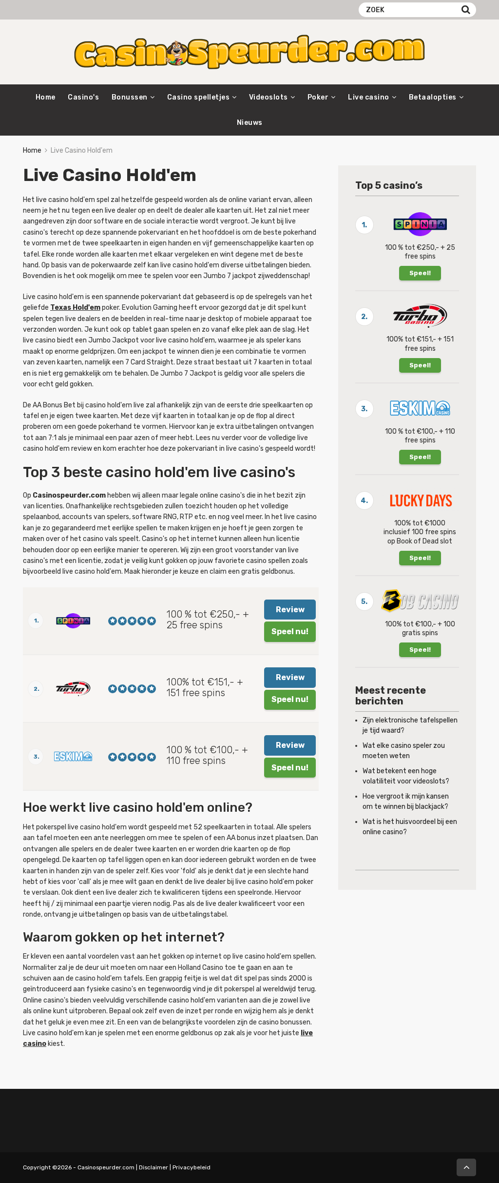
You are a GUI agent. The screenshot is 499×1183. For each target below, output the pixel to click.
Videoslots (268, 97)
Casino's (83, 97)
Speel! (420, 273)
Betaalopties (433, 97)
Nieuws (250, 123)
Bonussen (130, 97)
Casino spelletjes (198, 97)
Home (46, 97)
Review (290, 609)
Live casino (368, 97)
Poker (318, 97)
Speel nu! (289, 631)
